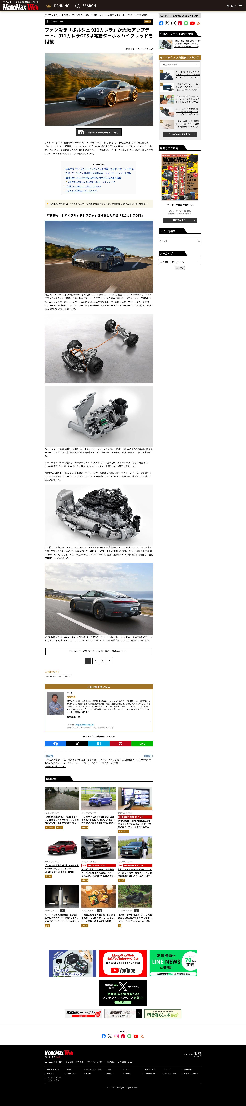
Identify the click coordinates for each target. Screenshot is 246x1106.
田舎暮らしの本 (171, 1073)
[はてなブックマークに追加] (99, 743)
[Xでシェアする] (77, 743)
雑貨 (47, 925)
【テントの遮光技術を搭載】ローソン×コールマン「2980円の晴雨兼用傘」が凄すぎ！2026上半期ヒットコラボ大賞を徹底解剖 (188, 124)
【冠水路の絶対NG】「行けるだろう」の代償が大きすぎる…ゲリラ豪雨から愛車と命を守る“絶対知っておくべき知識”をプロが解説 (99, 204)
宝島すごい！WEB (191, 1073)
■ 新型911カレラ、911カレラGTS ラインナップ (91, 181)
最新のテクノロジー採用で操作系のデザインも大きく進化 (93, 177)
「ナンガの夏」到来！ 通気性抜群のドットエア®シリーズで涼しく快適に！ (125, 761)
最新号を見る (179, 220)
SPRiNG (50, 1073)
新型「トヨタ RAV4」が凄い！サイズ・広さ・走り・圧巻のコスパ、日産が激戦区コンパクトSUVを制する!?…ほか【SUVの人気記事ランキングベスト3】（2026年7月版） (135, 876)
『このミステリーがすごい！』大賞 (54, 1078)
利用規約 (111, 1062)
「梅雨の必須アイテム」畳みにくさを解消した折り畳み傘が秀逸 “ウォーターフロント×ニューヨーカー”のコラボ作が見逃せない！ (71, 763)
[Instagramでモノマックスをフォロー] (173, 24)
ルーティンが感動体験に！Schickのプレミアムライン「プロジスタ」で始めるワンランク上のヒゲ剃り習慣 (62, 919)
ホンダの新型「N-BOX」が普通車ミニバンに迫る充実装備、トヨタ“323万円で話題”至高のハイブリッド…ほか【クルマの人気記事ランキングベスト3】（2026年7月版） (98, 876)
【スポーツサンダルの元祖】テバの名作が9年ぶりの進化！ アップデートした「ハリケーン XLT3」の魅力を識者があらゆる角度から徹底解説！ (135, 921)
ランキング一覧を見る (179, 134)
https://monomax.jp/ (85, 724)
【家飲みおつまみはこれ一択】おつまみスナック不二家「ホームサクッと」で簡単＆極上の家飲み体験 (98, 918)
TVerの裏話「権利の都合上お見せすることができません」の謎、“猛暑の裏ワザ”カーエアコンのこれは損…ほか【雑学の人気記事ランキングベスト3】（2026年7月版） (135, 827)
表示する (180, 268)
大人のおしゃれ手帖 (94, 1069)
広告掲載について (125, 1062)
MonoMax (109, 1073)
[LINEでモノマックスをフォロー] (186, 24)
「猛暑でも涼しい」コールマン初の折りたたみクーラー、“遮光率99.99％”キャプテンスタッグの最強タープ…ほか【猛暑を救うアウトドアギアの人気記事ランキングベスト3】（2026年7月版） (188, 87)
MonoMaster (150, 1073)
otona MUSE (71, 1073)
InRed (69, 1069)
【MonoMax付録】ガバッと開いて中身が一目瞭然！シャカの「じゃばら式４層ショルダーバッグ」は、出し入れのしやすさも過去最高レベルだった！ (187, 44)
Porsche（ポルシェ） (54, 676)
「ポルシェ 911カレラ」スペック (81, 190)
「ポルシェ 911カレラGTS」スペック (83, 186)
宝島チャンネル (53, 1069)
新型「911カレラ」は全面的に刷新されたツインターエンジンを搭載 (98, 173)
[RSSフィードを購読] (198, 24)
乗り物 (148, 21)
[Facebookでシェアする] (55, 743)
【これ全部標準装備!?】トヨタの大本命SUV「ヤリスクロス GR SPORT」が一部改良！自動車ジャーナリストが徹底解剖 (62, 870)
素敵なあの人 (150, 1069)
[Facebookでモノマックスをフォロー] (161, 24)
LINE (142, 743)
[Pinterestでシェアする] (120, 743)
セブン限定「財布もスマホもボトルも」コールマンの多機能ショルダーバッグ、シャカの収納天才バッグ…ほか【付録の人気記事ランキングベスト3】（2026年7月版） (188, 74)
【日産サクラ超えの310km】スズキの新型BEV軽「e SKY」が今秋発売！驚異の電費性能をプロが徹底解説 (98, 821)
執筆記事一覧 (73, 717)
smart (127, 1073)
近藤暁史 (71, 696)
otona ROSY (188, 1069)
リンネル (168, 1069)
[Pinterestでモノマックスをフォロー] (180, 24)
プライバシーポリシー (95, 1062)
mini (127, 1069)
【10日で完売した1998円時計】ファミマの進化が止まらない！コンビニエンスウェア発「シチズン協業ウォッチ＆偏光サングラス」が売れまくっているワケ (188, 99)
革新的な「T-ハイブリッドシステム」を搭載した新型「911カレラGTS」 (100, 168)
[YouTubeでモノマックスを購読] (192, 24)
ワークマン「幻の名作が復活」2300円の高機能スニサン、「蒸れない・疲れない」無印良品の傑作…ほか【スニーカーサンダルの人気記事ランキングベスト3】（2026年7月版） (188, 111)
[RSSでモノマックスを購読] (142, 1036)
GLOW (88, 1073)
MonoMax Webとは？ (54, 1062)
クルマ (67, 676)
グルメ (85, 925)
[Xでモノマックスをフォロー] (167, 24)
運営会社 (69, 1062)
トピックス (50, 827)
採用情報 (79, 1062)
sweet (108, 1069)
